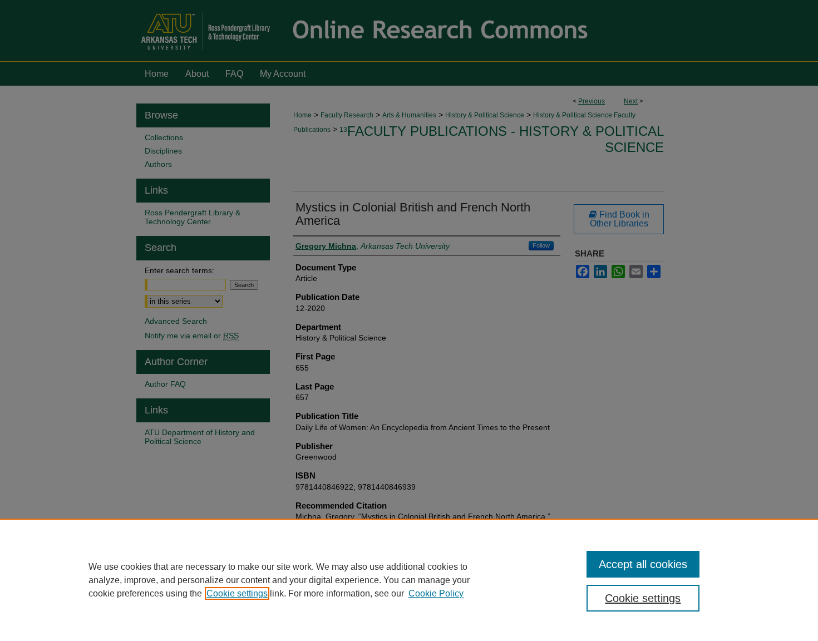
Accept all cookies (643, 564)
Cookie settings (237, 593)
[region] (409, 580)
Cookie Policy (436, 593)
